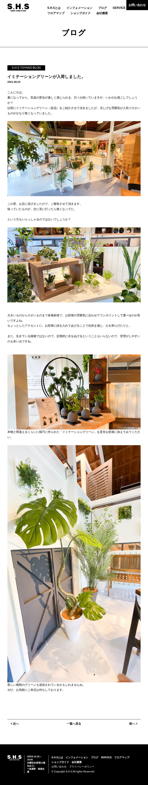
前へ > (133, 723)
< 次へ (15, 723)
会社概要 (102, 13)
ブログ (102, 7)
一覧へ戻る (74, 723)
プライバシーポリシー (81, 766)
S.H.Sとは (54, 7)
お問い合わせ (137, 5)
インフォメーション (79, 7)
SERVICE (119, 7)
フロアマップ (56, 13)
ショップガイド (80, 13)
